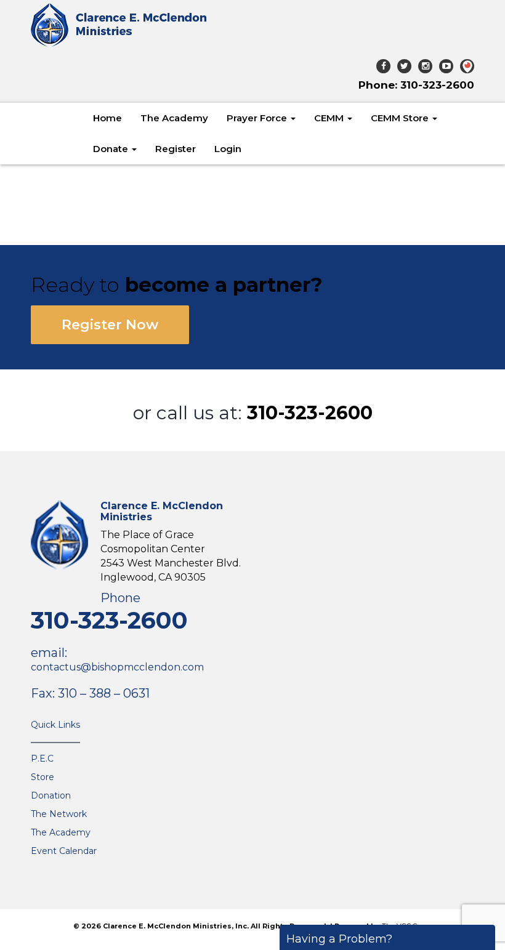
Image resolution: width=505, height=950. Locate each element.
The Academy (174, 118)
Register (175, 149)
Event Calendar (64, 850)
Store (42, 777)
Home (107, 118)
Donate (112, 149)
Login (227, 149)
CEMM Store (401, 118)
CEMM (330, 118)
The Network (59, 813)
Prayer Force (258, 118)
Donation (51, 795)
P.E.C (42, 758)
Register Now (110, 324)
